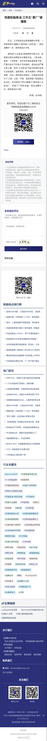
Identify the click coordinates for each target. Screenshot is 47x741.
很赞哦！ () (23, 142)
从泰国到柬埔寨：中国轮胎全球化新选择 (22, 389)
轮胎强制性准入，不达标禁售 (18, 438)
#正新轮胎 (29, 508)
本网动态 (18, 648)
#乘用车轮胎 (10, 536)
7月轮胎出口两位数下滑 (16, 455)
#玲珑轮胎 (25, 502)
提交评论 (23, 249)
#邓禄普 (8, 564)
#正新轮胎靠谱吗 (12, 519)
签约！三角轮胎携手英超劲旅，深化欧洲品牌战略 (25, 322)
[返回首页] (8, 5)
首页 (4, 10)
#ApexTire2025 (11, 474)
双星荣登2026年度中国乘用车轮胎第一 (22, 339)
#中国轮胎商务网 (12, 485)
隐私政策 (27, 654)
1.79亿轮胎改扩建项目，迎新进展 (20, 383)
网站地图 (37, 654)
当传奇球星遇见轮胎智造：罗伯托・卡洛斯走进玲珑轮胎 (25, 344)
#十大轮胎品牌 (11, 480)
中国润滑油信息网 (8, 618)
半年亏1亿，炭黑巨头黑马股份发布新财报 (23, 378)
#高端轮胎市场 (11, 570)
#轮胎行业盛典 (11, 502)
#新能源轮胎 (34, 553)
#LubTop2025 (31, 575)
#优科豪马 (9, 581)
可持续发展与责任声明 (34, 641)
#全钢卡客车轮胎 (12, 542)
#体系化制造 (10, 587)
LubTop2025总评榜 (9, 610)
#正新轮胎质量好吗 (30, 513)
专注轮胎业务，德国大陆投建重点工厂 (21, 433)
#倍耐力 (36, 502)
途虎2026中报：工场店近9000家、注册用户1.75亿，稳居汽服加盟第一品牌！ (25, 312)
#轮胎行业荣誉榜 (29, 485)
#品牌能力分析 (23, 581)
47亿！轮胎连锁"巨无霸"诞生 (18, 449)
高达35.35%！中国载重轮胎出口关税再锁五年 (25, 444)
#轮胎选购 (9, 559)
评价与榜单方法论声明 (14, 641)
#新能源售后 (26, 570)
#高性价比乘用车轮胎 (13, 491)
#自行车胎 (33, 547)
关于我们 (8, 648)
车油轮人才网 (6, 614)
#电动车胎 (21, 547)
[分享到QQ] (32, 33)
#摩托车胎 (9, 553)
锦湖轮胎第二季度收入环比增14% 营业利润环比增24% (25, 350)
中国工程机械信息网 (24, 614)
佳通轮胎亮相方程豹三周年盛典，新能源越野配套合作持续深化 (25, 328)
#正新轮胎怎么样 (12, 513)
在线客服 (8, 672)
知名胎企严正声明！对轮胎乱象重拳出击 (22, 427)
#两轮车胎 (9, 547)
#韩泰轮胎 (33, 559)
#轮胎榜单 (25, 480)
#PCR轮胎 (23, 536)
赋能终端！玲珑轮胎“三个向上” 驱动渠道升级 (24, 317)
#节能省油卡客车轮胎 (13, 497)
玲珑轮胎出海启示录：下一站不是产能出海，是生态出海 (25, 361)
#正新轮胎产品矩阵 (12, 525)
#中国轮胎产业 (25, 587)
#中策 (21, 592)
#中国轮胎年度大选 (29, 474)
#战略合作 (9, 575)
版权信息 (8, 654)
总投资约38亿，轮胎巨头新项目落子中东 (22, 394)
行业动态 (18, 10)
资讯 (10, 10)
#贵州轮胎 (21, 559)
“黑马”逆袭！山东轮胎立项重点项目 (20, 416)
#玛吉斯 (8, 508)
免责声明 (18, 654)
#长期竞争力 (10, 592)
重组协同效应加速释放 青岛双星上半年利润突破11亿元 (25, 355)
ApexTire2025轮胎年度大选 (32, 610)
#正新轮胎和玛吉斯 (12, 530)
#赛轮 (19, 575)
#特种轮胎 (21, 553)
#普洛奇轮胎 (20, 564)
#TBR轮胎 (26, 542)
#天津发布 (30, 497)
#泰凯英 (18, 508)
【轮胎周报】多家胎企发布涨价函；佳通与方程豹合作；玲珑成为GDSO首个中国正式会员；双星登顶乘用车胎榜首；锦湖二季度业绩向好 (25, 422)
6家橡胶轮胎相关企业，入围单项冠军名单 (23, 400)
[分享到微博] (28, 33)
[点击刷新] (24, 242)
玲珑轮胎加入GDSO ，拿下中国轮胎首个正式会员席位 (25, 333)
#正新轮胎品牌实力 (30, 519)
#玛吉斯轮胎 (29, 530)
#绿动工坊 (33, 564)
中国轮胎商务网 (32, 712)
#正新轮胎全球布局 (32, 525)
